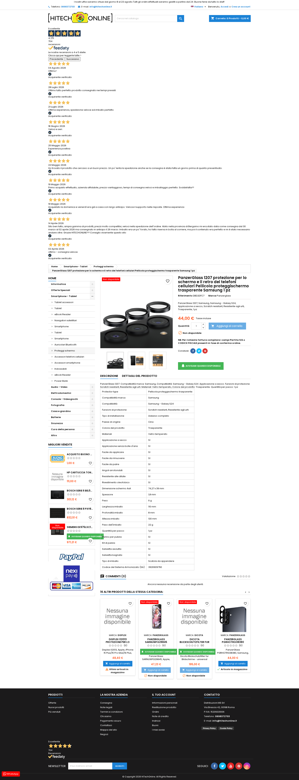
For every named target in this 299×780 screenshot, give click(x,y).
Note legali (106, 707)
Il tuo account (164, 695)
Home (52, 278)
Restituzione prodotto (164, 707)
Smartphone (62, 326)
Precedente (56, 59)
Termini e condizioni (111, 711)
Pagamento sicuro (110, 720)
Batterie (56, 417)
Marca (212, 295)
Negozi (104, 734)
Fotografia (57, 405)
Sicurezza (57, 423)
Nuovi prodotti (56, 707)
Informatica (58, 284)
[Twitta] (199, 351)
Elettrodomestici (61, 393)
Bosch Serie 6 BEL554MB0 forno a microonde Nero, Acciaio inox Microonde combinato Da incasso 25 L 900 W (80, 490)
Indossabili (61, 368)
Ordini (155, 711)
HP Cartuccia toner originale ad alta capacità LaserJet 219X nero (80, 472)
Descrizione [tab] (109, 376)
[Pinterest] (205, 351)
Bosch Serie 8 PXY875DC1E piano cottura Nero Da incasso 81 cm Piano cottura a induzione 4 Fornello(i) (80, 508)
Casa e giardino (61, 411)
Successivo (72, 59)
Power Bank (61, 381)
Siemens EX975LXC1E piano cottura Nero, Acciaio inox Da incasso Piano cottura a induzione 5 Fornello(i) (80, 527)
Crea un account (241, 6)
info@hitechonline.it (100, 6)
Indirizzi (156, 720)
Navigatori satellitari (66, 320)
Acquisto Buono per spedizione (80, 454)
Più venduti (54, 711)
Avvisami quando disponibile (85, 536)
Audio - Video (59, 387)
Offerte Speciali (60, 290)
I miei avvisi (158, 729)
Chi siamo (105, 716)
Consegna (106, 702)
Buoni (155, 725)
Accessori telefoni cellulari (69, 356)
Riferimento (185, 295)
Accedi (224, 6)
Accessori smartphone (67, 362)
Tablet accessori (64, 302)
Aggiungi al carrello (226, 326)
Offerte (52, 702)
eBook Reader (63, 314)
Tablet (58, 308)
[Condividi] (193, 351)
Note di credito (160, 716)
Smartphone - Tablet (64, 296)
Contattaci (106, 725)
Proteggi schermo (65, 350)
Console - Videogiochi (64, 399)
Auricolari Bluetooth (65, 344)
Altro (54, 435)
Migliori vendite (60, 445)
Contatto (212, 695)
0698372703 (68, 6)
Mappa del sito (108, 729)
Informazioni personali (164, 702)
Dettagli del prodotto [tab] (139, 376)
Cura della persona (63, 429)
